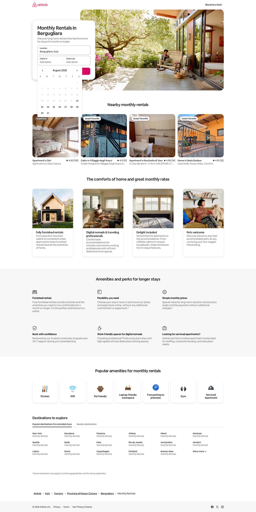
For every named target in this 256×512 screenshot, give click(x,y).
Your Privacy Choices (82, 507)
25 (54, 107)
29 (77, 107)
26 (59, 107)
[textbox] (50, 62)
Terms (66, 507)
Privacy (57, 507)
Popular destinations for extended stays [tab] (52, 424)
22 (77, 100)
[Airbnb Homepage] (40, 4)
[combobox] (64, 51)
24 (48, 107)
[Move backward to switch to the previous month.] (42, 70)
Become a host (213, 4)
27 (65, 107)
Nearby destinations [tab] (87, 424)
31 (48, 113)
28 (71, 107)
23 (42, 107)
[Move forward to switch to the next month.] (77, 70)
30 (42, 113)
